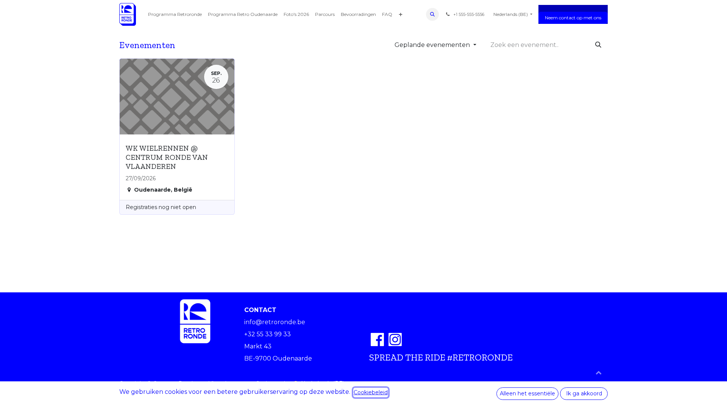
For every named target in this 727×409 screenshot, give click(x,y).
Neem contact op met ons (573, 17)
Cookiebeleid (371, 392)
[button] (432, 14)
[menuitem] (175, 14)
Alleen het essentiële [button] (527, 393)
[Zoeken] (598, 45)
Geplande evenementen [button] (433, 44)
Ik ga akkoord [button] (584, 393)
